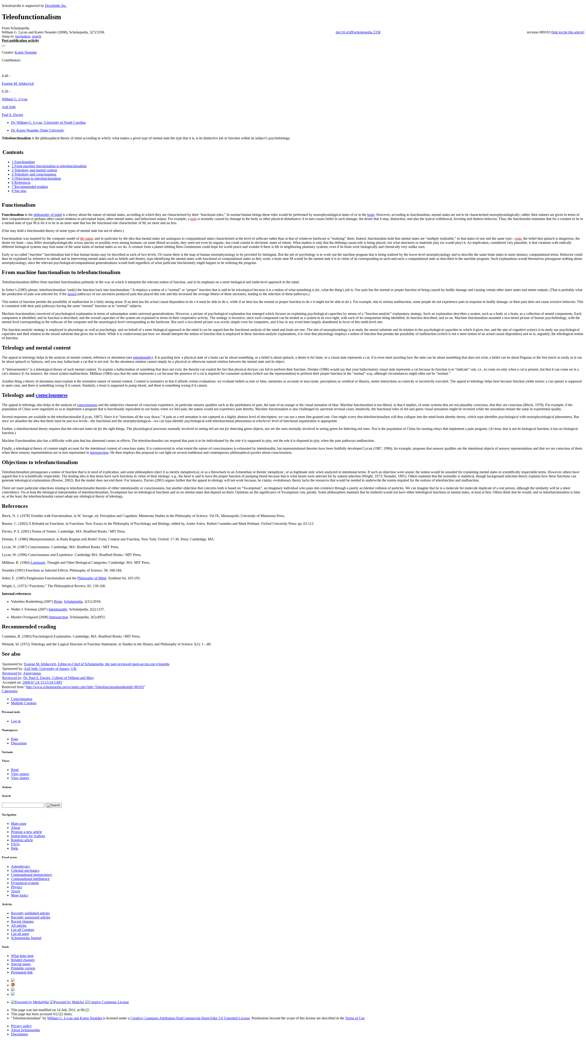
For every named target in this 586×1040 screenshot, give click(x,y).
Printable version (23, 968)
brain (370, 215)
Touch (15, 891)
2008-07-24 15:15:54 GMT (42, 682)
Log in (16, 721)
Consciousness (21, 699)
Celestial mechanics (25, 870)
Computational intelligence (30, 879)
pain (193, 219)
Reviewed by (12, 673)
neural (72, 294)
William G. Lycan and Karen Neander (75, 1018)
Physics (16, 887)
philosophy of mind (48, 215)
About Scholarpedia (25, 1030)
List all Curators (22, 930)
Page (14, 739)
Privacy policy (21, 1026)
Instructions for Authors (28, 836)
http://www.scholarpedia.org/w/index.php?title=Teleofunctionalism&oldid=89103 (85, 687)
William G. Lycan (14, 99)
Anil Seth (9, 107)
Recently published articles (30, 913)
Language (38, 562)
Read (15, 770)
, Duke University (37, 130)
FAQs (15, 844)
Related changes (23, 960)
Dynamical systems (25, 883)
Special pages (21, 964)
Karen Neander (26, 52)
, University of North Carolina (48, 122)
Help (14, 848)
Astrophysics (20, 866)
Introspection (58, 617)
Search (6, 796)
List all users (20, 934)
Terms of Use (355, 1018)
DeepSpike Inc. (56, 6)
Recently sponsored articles (30, 917)
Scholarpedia (73, 601)
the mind (86, 238)
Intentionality (58, 609)
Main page (18, 823)
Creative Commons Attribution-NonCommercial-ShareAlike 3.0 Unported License (190, 1018)
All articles (19, 925)
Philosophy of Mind (91, 578)
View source (20, 774)
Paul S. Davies (12, 115)
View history (20, 778)
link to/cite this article (567, 32)
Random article (22, 840)
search (36, 36)
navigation (22, 36)
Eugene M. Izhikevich (18, 83)
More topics (19, 895)
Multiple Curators (23, 703)
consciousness (52, 395)
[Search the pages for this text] (53, 805)
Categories (9, 691)
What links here (22, 956)
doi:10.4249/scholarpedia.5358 (358, 32)
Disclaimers (19, 1034)
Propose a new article (26, 832)
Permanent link (22, 972)
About (15, 828)
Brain (58, 601)
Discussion (19, 743)
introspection (99, 452)
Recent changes (22, 921)
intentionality (142, 357)
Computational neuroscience (31, 875)
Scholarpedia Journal (26, 938)
